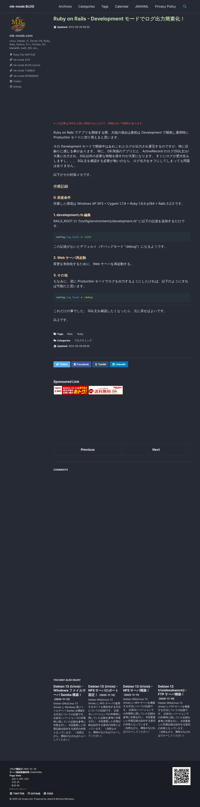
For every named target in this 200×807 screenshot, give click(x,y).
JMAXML (142, 6)
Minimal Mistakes (65, 799)
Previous (88, 449)
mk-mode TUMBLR (24, 70)
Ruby (80, 333)
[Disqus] (121, 509)
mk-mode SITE (21, 59)
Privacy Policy (165, 6)
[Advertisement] (121, 53)
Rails (70, 333)
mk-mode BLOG (22, 6)
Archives (65, 6)
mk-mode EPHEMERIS (26, 75)
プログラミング (83, 340)
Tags (104, 6)
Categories (86, 6)
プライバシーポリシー (19, 789)
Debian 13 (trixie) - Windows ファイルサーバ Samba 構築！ (69, 690)
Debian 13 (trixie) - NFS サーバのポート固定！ (103, 690)
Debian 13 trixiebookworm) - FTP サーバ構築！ (172, 690)
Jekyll (50, 799)
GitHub (17, 86)
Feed (49, 793)
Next (156, 449)
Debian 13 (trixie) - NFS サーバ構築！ (138, 688)
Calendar (122, 6)
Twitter (17, 81)
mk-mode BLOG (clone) (26, 65)
